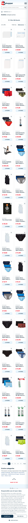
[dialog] (14, 505)
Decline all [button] (20, 516)
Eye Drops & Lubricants (17, 472)
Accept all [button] (7, 516)
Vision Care (8, 475)
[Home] (2, 11)
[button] (14, 520)
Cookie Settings (5, 513)
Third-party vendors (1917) (14, 502)
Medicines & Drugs (13, 474)
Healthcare (4, 474)
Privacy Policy (12, 513)
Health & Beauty (5, 472)
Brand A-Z (7, 11)
